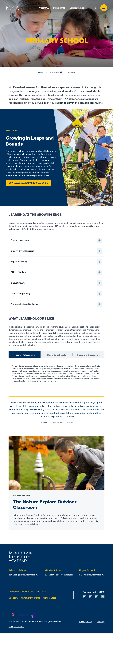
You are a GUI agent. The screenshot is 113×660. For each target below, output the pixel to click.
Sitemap (100, 621)
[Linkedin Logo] (96, 597)
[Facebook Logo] (84, 597)
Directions (14, 591)
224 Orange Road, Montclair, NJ (23, 575)
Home (41, 72)
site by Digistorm (16, 626)
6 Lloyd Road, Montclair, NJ (91, 575)
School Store (49, 597)
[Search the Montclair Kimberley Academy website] (95, 8)
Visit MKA (41, 591)
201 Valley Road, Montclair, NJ (59, 575)
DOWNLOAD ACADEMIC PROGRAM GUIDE (28, 182)
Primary (71, 72)
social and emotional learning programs (45, 371)
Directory (13, 597)
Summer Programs (30, 597)
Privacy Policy (85, 621)
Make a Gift (28, 591)
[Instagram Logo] (90, 597)
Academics (54, 72)
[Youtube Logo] (102, 597)
